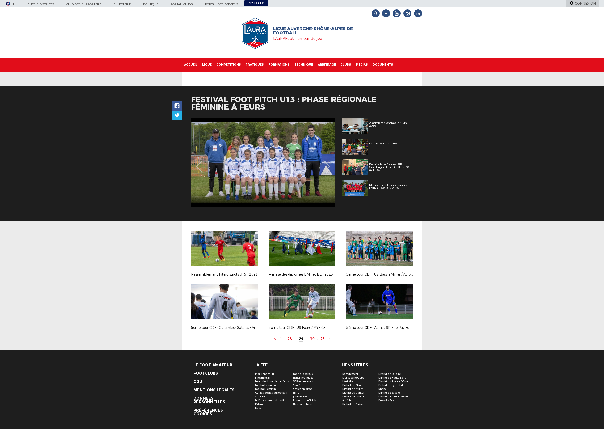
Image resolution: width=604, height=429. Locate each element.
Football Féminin (265, 389)
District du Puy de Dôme (393, 381)
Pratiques (255, 64)
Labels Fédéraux (303, 373)
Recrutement (350, 373)
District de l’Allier (352, 389)
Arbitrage (327, 64)
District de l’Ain (351, 385)
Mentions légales (213, 390)
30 (312, 339)
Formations (279, 64)
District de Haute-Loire (392, 377)
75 (322, 339)
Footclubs (205, 373)
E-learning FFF (263, 377)
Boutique (150, 4)
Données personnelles (209, 400)
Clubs (345, 64)
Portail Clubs (182, 4)
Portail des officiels (221, 4)
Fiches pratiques (303, 377)
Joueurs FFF (300, 396)
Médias (362, 64)
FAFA (258, 407)
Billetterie (122, 4)
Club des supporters (83, 4)
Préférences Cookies (208, 412)
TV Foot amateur (303, 381)
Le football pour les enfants (272, 381)
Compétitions (228, 64)
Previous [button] (199, 163)
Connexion (585, 3)
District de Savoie (389, 392)
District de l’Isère (352, 404)
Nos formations (303, 404)
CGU (197, 382)
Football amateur (266, 385)
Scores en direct (302, 389)
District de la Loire (389, 373)
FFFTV (296, 392)
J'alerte (256, 3)
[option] (263, 162)
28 (290, 339)
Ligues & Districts (39, 4)
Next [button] (327, 163)
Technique (303, 64)
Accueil (190, 64)
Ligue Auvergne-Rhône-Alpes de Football (313, 31)
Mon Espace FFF (264, 373)
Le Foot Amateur (212, 365)
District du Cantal (353, 392)
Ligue (207, 64)
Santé (296, 385)
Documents (383, 64)
